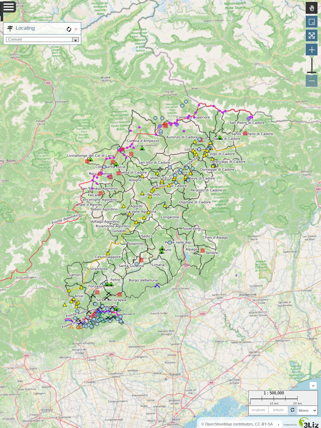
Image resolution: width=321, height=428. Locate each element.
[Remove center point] (292, 410)
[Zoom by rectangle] (311, 21)
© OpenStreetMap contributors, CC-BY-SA (237, 424)
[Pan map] (311, 8)
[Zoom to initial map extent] (311, 35)
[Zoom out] (311, 81)
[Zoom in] (311, 49)
